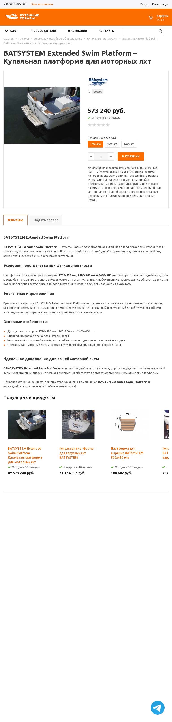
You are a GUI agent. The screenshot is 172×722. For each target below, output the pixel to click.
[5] (108, 125)
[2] (94, 125)
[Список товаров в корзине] (159, 20)
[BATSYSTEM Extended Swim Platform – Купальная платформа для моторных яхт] (42, 114)
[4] (103, 125)
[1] (90, 125)
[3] (99, 125)
